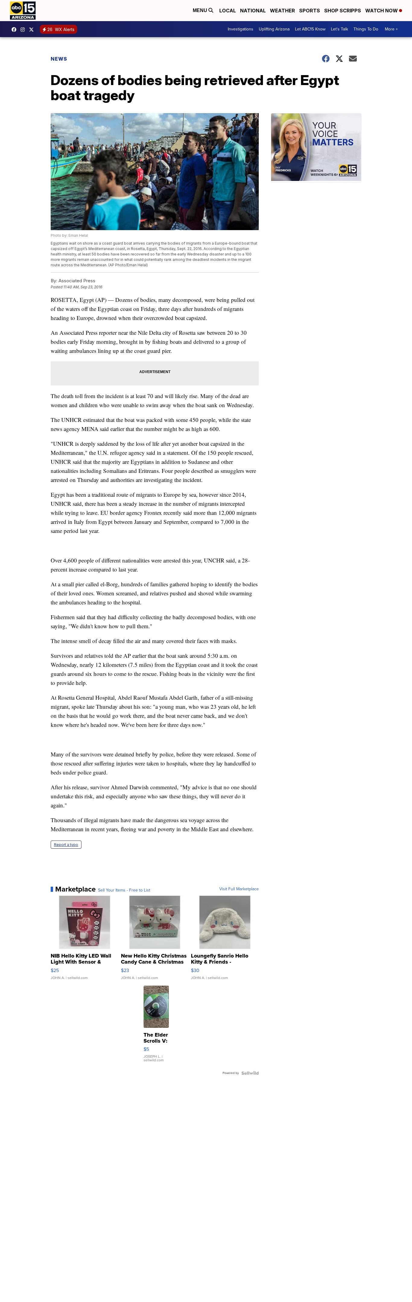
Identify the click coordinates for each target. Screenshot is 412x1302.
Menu (200, 10)
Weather (282, 11)
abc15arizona (24, 29)
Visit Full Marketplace (239, 889)
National (253, 11)
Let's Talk (339, 29)
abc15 (15, 29)
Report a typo (66, 844)
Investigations (240, 29)
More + (391, 29)
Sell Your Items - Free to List (124, 890)
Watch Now (382, 11)
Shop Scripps (342, 11)
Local (227, 11)
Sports (309, 11)
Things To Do (365, 29)
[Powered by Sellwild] (250, 1073)
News (59, 59)
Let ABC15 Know (310, 29)
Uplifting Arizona (274, 29)
